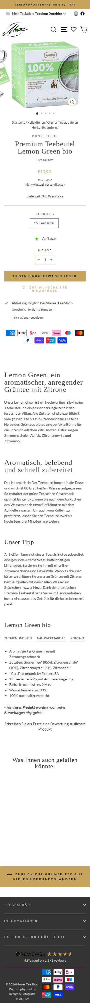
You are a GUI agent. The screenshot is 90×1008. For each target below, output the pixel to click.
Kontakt (77, 638)
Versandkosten (55, 184)
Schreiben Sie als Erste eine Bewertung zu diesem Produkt (45, 726)
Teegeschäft (18, 904)
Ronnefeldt (45, 135)
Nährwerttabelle (51, 638)
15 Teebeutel (44, 223)
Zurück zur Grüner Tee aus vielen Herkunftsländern (48, 876)
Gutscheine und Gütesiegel (35, 937)
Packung (45, 213)
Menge (45, 250)
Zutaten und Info (18, 638)
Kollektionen (36, 122)
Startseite (18, 122)
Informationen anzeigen (27, 317)
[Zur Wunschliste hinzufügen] (6, 6)
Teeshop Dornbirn (48, 14)
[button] (45, 726)
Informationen (21, 920)
